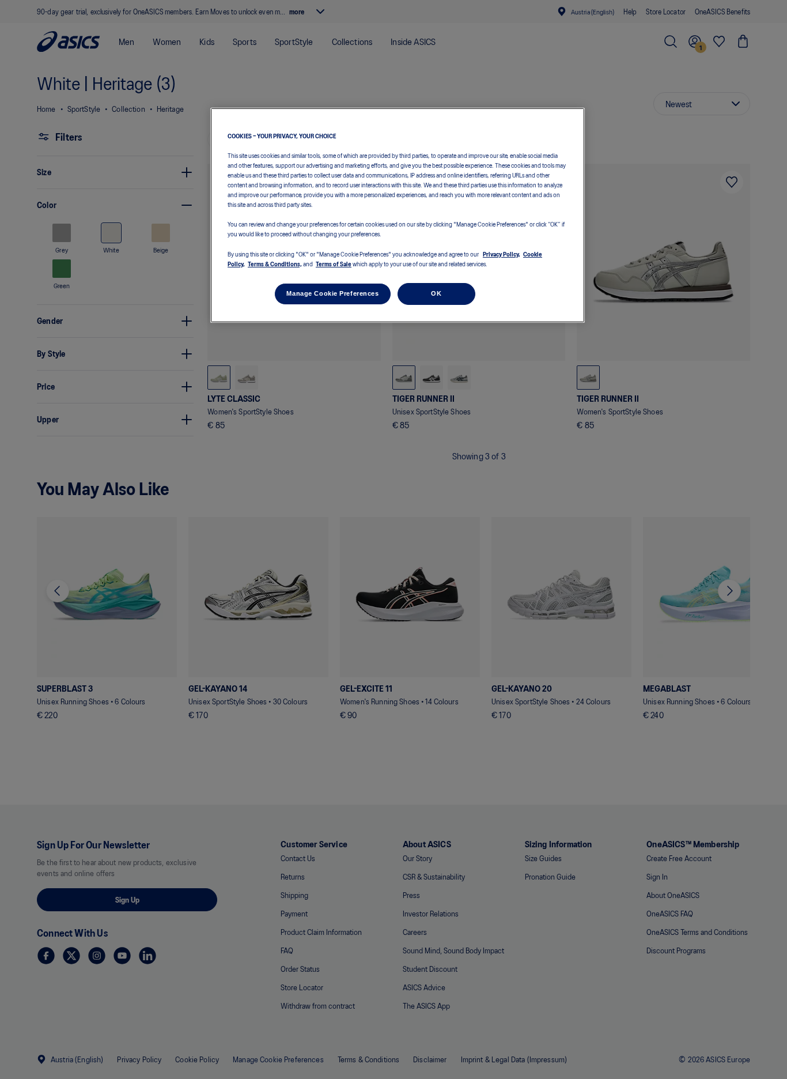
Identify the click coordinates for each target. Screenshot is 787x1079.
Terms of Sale (333, 263)
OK (436, 293)
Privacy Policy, (501, 254)
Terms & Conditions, (275, 263)
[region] (397, 215)
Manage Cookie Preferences (332, 293)
